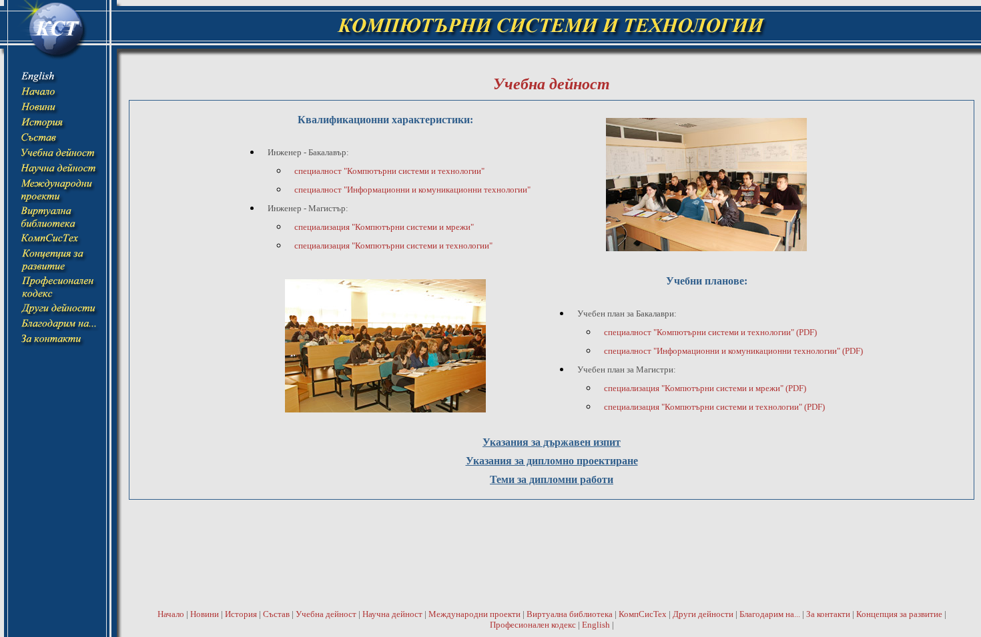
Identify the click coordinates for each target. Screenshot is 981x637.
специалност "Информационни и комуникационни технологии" (412, 190)
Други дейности (703, 614)
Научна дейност (392, 614)
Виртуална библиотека (570, 614)
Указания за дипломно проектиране (552, 460)
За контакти (828, 614)
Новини (204, 614)
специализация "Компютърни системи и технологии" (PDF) (714, 407)
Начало (170, 614)
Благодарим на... (769, 614)
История (241, 614)
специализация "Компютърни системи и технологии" (393, 246)
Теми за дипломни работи (551, 479)
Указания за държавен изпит (551, 442)
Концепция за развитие (899, 614)
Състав (276, 614)
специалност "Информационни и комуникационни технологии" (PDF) (733, 351)
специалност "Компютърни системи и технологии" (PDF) (710, 332)
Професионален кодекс (533, 625)
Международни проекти (474, 614)
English (596, 625)
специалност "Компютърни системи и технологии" (389, 171)
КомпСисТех (643, 614)
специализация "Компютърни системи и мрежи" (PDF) (705, 388)
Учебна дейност (326, 614)
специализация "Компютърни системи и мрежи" (384, 227)
